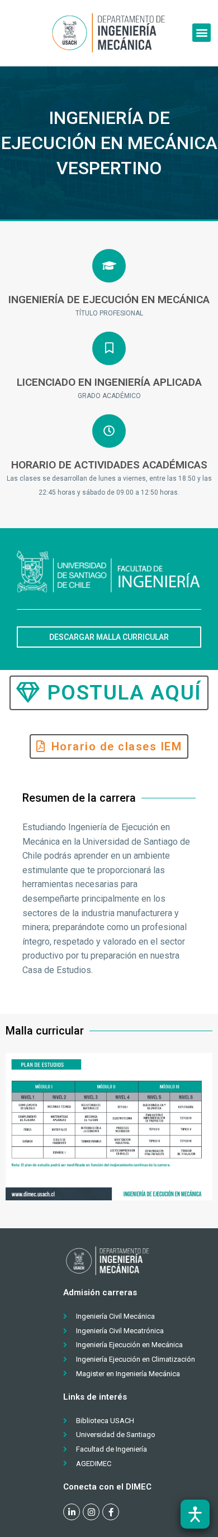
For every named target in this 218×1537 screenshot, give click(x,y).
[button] (201, 32)
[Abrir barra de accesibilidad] (195, 1514)
